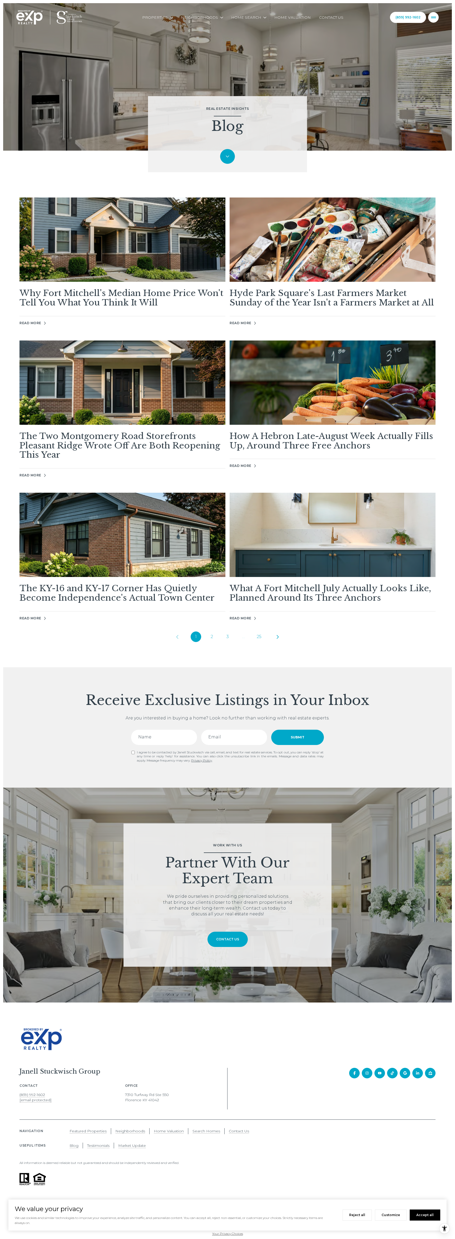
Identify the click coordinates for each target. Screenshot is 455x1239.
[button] (227, 939)
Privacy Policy (201, 760)
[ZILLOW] (430, 1073)
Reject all (357, 1215)
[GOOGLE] (405, 1073)
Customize (391, 1215)
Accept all (425, 1215)
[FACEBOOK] (354, 1073)
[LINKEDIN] (417, 1073)
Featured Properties (88, 1131)
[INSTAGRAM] (367, 1073)
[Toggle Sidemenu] (433, 17)
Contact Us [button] (239, 1131)
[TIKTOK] (392, 1073)
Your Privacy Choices (227, 1234)
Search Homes (206, 1131)
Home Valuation (292, 17)
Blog (74, 1145)
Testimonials (98, 1145)
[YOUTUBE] (379, 1073)
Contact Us (331, 17)
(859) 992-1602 (408, 17)
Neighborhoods (130, 1131)
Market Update (132, 1145)
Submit (297, 737)
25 (259, 636)
